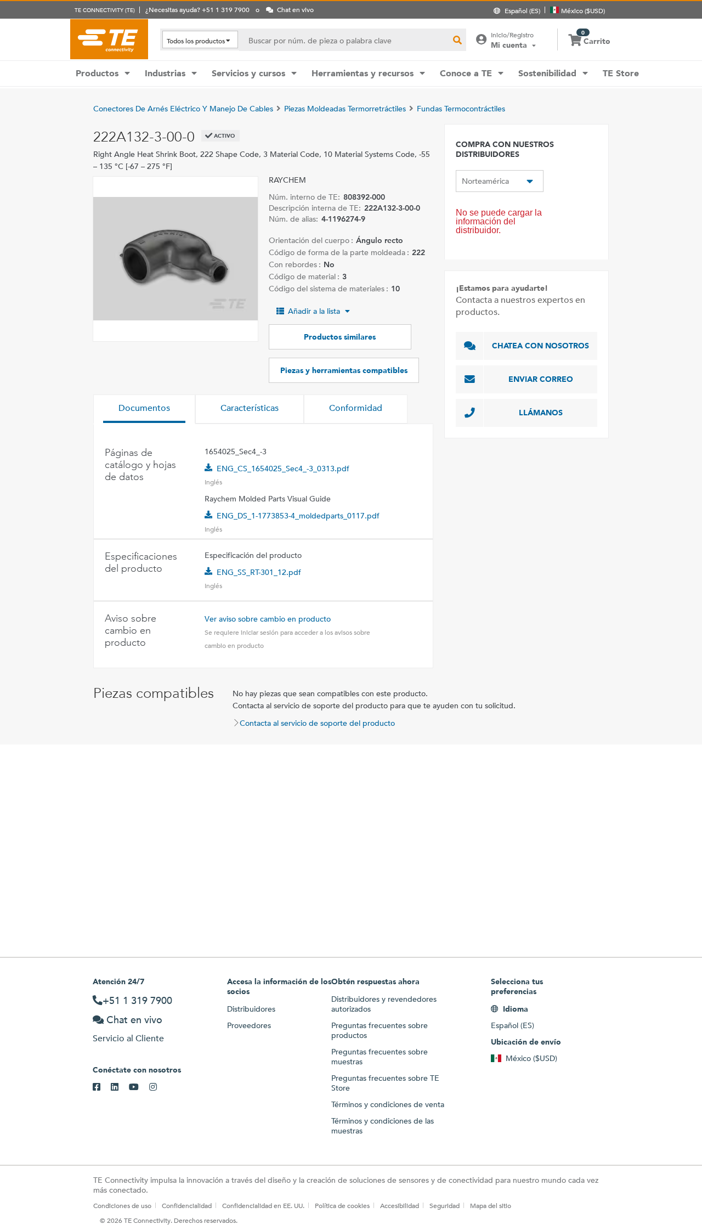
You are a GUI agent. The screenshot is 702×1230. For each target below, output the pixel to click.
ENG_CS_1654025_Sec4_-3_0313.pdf (283, 468)
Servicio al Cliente (128, 1038)
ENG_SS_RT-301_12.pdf (259, 572)
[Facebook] (102, 1087)
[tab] (144, 409)
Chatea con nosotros (540, 346)
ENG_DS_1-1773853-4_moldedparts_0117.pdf (298, 516)
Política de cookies (342, 1205)
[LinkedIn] (120, 1087)
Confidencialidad (187, 1205)
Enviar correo (540, 379)
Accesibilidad (399, 1205)
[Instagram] (158, 1087)
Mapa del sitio (490, 1205)
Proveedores (249, 1025)
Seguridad (444, 1205)
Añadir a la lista (314, 311)
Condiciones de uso (122, 1205)
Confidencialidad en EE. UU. (263, 1205)
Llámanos (541, 412)
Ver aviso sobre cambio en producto (268, 619)
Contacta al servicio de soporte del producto (317, 723)
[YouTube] (139, 1087)
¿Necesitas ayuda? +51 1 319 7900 (197, 9)
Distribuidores (251, 1009)
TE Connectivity (109, 39)
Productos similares (340, 337)
